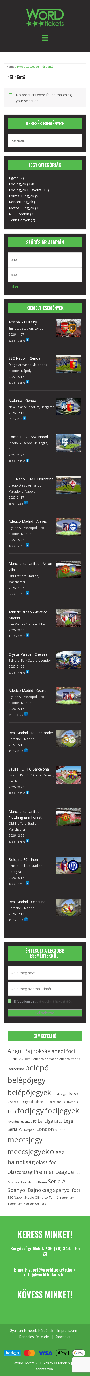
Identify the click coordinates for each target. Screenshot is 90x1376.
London (45, 1129)
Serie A (57, 1181)
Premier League (54, 1172)
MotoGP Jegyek (21, 208)
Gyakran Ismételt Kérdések (31, 1330)
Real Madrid (29, 1182)
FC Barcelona (53, 1102)
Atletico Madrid (70, 1059)
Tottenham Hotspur (21, 1203)
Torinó (54, 1197)
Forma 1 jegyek (21, 196)
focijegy (30, 1111)
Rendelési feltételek (35, 1336)
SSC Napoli (16, 1197)
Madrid (60, 1129)
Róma (42, 1182)
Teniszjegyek (19, 220)
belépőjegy (27, 1080)
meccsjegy (25, 1139)
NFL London (19, 214)
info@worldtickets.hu (45, 1274)
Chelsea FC (15, 1102)
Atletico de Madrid (46, 1059)
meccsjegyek (28, 1151)
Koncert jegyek (21, 201)
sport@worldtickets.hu (50, 1269)
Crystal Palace (33, 1102)
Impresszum (67, 1330)
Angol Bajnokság (29, 1051)
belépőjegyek (29, 1092)
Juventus (14, 1121)
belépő (37, 1068)
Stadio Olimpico (36, 1197)
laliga (58, 1121)
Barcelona (16, 1069)
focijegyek (62, 1110)
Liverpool (29, 1130)
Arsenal (13, 1059)
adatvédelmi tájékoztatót (53, 1001)
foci (12, 1111)
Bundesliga (59, 1094)
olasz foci (47, 1162)
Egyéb (14, 178)
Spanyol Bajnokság (30, 1190)
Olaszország (20, 1172)
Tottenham (67, 1197)
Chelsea (73, 1094)
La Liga (46, 1120)
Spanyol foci (66, 1190)
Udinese (40, 1203)
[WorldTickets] (45, 17)
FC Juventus (70, 1102)
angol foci (63, 1051)
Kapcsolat (63, 1336)
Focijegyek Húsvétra (25, 190)
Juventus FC (28, 1121)
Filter (14, 286)
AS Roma (26, 1059)
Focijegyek (17, 184)
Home (10, 66)
